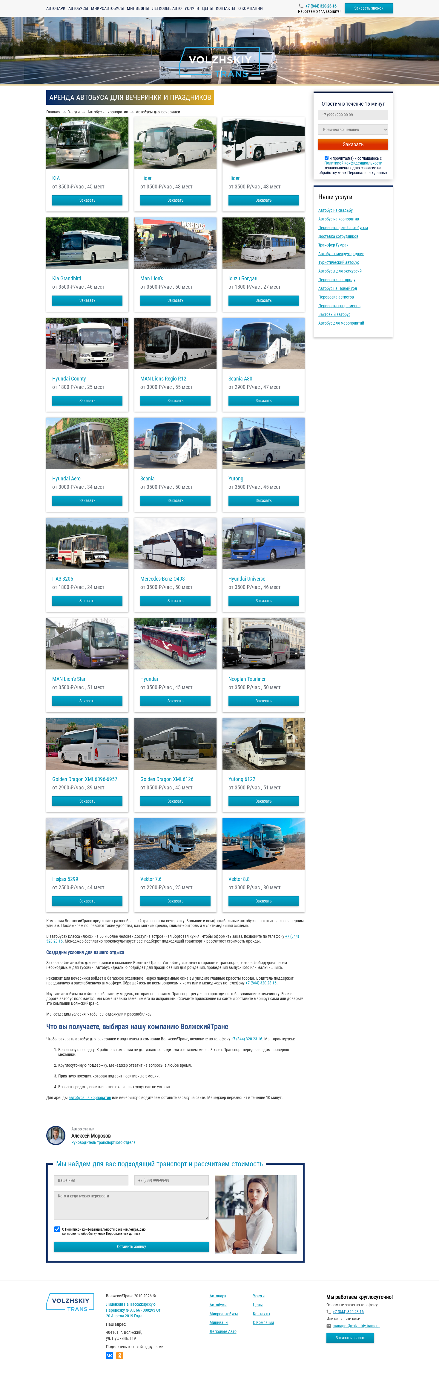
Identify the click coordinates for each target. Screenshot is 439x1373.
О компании (250, 8)
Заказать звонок (368, 8)
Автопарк (55, 8)
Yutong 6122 (241, 779)
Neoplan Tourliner (246, 679)
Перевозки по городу (336, 279)
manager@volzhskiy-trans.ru (356, 1325)
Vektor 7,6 (151, 879)
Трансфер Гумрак (333, 245)
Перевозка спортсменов (339, 305)
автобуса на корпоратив (90, 1097)
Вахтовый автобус (334, 314)
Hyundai (149, 679)
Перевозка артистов (336, 297)
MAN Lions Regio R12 (163, 378)
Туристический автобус (338, 262)
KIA (56, 178)
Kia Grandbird (66, 278)
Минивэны (138, 8)
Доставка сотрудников (338, 236)
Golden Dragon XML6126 (167, 779)
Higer (145, 178)
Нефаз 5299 (65, 879)
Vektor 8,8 (239, 879)
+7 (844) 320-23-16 (321, 6)
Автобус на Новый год (337, 288)
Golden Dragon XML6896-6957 (84, 779)
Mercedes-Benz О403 (162, 579)
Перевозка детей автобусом (343, 227)
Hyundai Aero (66, 478)
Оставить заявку (131, 1246)
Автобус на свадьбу (335, 210)
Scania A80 (240, 378)
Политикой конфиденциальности (353, 163)
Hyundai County (69, 378)
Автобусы (78, 8)
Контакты (225, 8)
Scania (147, 478)
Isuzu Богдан (242, 278)
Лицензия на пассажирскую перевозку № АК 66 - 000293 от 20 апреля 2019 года (133, 1310)
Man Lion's (151, 278)
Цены (207, 8)
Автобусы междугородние (341, 253)
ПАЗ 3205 (62, 579)
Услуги (192, 8)
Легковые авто (167, 8)
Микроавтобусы (107, 8)
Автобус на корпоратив (338, 219)
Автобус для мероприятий (341, 323)
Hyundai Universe (246, 579)
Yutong (235, 478)
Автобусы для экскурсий (340, 271)
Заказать (87, 200)
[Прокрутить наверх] (19, 1359)
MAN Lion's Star (68, 679)
